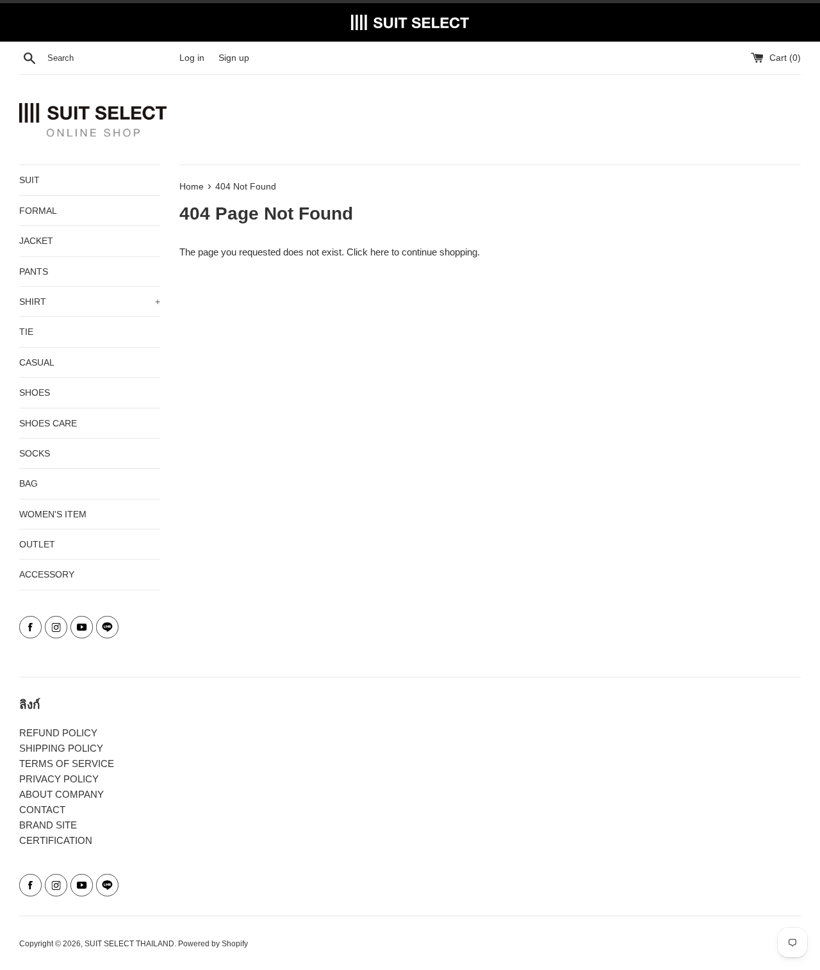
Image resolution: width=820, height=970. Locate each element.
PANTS (33, 271)
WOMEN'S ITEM (52, 514)
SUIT (29, 180)
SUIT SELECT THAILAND (129, 943)
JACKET (36, 241)
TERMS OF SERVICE (66, 763)
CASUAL (36, 362)
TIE (26, 332)
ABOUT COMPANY (61, 794)
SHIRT (89, 301)
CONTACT (42, 809)
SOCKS (34, 453)
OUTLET (37, 544)
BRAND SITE (48, 825)
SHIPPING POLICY (61, 748)
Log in (191, 58)
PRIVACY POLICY (59, 778)
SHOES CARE (48, 423)
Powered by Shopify (213, 943)
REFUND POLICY (58, 732)
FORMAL (38, 211)
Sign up (233, 58)
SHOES (34, 392)
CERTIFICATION (55, 840)
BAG (28, 483)
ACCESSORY (46, 574)
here (379, 252)
